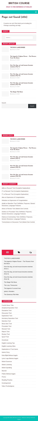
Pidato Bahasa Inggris (8, 374)
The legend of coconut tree (12, 288)
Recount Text (6, 329)
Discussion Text (7, 313)
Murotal (4, 371)
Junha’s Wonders (9, 291)
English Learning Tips (8, 343)
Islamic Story (6, 352)
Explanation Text (7, 316)
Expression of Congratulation (15, 197)
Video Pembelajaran (8, 386)
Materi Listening (7, 364)
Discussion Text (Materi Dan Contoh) (23, 222)
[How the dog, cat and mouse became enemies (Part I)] (5, 69)
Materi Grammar (7, 361)
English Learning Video (9, 346)
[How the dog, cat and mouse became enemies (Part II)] (5, 77)
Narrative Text (6, 321)
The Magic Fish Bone (16, 92)
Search (4, 103)
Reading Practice (7, 380)
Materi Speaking (7, 367)
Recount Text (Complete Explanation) (18, 188)
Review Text (6, 334)
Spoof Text (5, 337)
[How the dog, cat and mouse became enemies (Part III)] (5, 86)
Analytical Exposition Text (10, 308)
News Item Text (7, 323)
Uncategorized (6, 383)
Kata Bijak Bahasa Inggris (10, 355)
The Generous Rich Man (11, 294)
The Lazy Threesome (10, 285)
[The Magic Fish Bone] (5, 95)
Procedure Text (6, 326)
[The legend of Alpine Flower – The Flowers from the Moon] (5, 60)
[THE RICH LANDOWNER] (5, 51)
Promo (4, 377)
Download (5, 340)
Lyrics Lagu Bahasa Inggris (10, 358)
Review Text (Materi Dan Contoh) (17, 208)
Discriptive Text (6, 310)
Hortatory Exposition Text (10, 318)
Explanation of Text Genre (10, 349)
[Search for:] (19, 37)
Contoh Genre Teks (8, 305)
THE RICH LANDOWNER (17, 47)
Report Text (5, 331)
